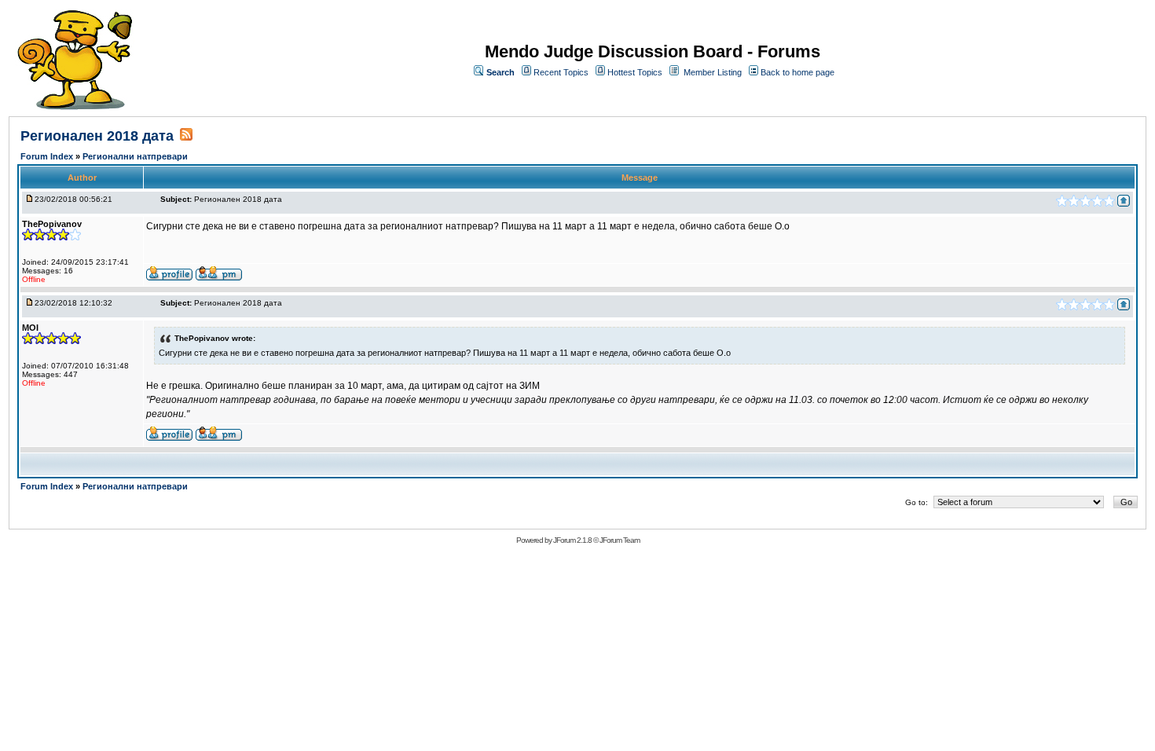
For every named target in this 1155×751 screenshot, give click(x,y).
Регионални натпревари (135, 156)
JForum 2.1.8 (572, 540)
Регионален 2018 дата (97, 136)
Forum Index (47, 156)
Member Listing (713, 72)
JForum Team (620, 540)
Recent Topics (561, 72)
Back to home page (797, 72)
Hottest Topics (634, 72)
